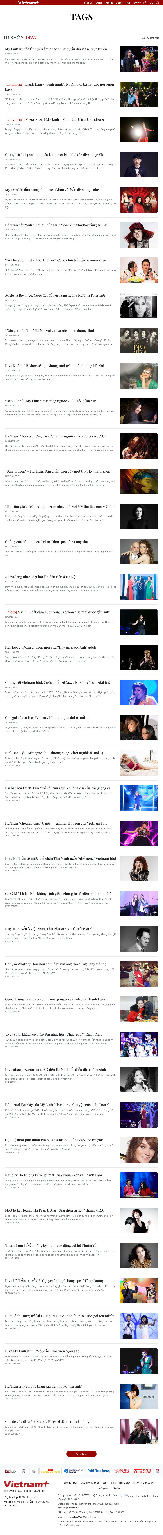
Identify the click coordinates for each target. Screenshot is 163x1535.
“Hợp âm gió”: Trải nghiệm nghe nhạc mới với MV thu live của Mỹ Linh (60, 506)
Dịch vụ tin (148, 1482)
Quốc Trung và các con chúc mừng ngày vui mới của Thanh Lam (55, 999)
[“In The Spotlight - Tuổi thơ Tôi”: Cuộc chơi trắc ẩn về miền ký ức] (139, 270)
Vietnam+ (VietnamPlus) (29, 2)
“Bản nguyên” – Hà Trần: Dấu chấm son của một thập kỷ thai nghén (57, 471)
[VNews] (141, 1471)
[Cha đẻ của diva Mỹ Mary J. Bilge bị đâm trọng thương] (139, 1431)
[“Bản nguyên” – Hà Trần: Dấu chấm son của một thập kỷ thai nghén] (139, 481)
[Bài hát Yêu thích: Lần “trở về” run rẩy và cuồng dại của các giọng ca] (139, 798)
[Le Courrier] (106, 1471)
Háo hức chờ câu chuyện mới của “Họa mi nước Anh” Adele (51, 647)
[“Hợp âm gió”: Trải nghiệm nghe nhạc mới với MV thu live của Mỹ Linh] (139, 516)
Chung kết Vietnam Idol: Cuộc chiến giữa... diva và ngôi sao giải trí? (57, 682)
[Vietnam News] (83, 1471)
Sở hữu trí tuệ (71, 1482)
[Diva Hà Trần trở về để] (139, 1290)
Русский (137, 3)
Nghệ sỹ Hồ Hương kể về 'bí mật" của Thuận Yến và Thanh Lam (53, 1175)
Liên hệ (116, 1488)
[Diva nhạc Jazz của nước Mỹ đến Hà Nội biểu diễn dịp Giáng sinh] (139, 1079)
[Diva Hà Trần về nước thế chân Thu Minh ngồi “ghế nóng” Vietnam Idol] (139, 868)
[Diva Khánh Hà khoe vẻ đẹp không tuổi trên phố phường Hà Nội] (139, 376)
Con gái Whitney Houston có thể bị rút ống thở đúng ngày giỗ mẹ (55, 963)
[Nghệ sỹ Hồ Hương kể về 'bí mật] (139, 1185)
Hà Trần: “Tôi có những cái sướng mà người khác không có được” (55, 436)
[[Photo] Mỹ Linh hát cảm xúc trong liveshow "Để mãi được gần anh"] (139, 622)
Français (109, 2)
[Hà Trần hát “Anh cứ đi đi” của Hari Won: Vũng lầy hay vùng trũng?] (139, 235)
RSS (104, 1482)
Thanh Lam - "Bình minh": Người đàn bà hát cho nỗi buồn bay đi (59, 87)
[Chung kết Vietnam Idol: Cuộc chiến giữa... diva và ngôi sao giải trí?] (139, 692)
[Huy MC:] (139, 939)
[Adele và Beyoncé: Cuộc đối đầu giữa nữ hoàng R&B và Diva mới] (139, 305)
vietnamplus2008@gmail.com (80, 1516)
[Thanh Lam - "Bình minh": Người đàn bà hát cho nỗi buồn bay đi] (139, 94)
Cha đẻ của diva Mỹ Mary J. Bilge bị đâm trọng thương (47, 1421)
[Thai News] (17, 1471)
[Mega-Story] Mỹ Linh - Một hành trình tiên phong (63, 119)
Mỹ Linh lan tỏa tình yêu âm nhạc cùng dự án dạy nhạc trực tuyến (56, 48)
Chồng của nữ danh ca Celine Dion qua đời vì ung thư (46, 541)
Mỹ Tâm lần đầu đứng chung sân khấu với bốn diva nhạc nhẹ (52, 189)
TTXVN (136, 1482)
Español (119, 2)
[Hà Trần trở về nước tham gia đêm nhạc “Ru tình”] (139, 1396)
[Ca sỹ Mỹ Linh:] (139, 903)
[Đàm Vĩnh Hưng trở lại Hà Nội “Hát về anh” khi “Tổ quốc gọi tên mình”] (139, 1326)
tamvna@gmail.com (68, 1507)
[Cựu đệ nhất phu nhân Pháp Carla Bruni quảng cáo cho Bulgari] (139, 1150)
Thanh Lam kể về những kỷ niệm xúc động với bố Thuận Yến (51, 1245)
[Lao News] (7, 1471)
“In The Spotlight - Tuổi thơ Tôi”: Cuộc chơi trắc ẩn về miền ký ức (56, 260)
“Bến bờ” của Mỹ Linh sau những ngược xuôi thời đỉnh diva (51, 400)
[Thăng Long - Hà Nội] (144, 2)
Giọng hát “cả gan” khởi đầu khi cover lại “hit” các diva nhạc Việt (55, 154)
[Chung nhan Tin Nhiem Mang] (141, 1495)
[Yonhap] (57, 1471)
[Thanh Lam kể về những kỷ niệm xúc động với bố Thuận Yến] (139, 1255)
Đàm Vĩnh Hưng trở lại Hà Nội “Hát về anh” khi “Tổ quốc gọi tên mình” (60, 1315)
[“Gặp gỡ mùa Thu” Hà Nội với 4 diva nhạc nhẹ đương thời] (139, 340)
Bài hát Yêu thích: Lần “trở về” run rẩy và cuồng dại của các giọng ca (58, 787)
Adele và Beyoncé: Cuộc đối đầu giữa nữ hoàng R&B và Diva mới (55, 295)
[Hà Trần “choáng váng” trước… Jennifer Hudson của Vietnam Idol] (139, 833)
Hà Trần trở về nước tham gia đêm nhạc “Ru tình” (43, 1386)
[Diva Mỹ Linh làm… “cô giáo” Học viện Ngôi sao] (139, 1361)
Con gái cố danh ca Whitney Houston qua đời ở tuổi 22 (47, 717)
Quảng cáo (103, 1488)
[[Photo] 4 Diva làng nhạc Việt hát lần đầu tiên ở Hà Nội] (139, 587)
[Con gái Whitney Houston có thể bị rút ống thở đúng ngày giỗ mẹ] (139, 974)
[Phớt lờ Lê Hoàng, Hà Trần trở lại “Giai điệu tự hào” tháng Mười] (139, 1220)
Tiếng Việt (88, 2)
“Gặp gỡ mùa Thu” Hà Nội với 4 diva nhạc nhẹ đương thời (49, 330)
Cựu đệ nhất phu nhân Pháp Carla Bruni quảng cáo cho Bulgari (54, 1139)
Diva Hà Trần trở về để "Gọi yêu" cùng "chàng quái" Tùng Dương (54, 1280)
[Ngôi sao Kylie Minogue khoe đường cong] (139, 763)
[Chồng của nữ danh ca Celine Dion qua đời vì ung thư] (139, 551)
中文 (128, 2)
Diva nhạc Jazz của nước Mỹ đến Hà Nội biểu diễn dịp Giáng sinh (55, 1069)
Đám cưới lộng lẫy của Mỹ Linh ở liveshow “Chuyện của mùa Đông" (57, 1104)
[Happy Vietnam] (34, 1471)
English (99, 2)
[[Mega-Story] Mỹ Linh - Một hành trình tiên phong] (139, 129)
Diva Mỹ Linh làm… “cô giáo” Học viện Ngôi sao (42, 1351)
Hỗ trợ (113, 1482)
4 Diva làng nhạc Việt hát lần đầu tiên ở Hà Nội (41, 576)
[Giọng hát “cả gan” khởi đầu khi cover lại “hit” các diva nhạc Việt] (139, 164)
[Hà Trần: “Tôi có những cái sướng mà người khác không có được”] (139, 446)
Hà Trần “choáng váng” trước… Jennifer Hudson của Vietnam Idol (56, 823)
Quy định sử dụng (90, 1482)
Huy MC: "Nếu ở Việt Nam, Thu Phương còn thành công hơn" (52, 928)
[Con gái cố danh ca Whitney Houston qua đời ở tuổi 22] (139, 727)
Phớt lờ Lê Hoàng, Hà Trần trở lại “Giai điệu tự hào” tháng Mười (54, 1210)
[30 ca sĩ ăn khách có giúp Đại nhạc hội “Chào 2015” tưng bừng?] (139, 1044)
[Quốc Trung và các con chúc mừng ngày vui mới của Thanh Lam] (139, 1009)
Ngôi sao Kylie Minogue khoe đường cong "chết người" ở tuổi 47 (54, 752)
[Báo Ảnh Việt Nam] (126, 1471)
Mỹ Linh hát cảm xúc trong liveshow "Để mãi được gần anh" (63, 612)
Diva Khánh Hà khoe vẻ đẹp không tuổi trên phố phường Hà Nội (54, 365)
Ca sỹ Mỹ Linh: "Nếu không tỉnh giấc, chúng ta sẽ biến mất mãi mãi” (58, 893)
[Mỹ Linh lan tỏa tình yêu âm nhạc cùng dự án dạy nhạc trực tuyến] (139, 59)
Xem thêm (81, 1454)
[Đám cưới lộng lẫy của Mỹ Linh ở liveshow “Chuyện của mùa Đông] (139, 1115)
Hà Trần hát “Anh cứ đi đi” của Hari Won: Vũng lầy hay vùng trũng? (56, 224)
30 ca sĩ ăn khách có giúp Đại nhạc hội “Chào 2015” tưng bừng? (53, 1034)
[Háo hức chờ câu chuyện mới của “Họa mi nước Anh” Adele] (139, 657)
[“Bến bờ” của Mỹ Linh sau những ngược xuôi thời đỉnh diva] (139, 411)
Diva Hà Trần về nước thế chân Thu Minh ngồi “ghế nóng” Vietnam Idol (60, 858)
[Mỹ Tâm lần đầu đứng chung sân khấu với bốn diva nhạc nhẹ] (139, 200)
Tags (81, 16)
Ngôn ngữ (124, 1482)
